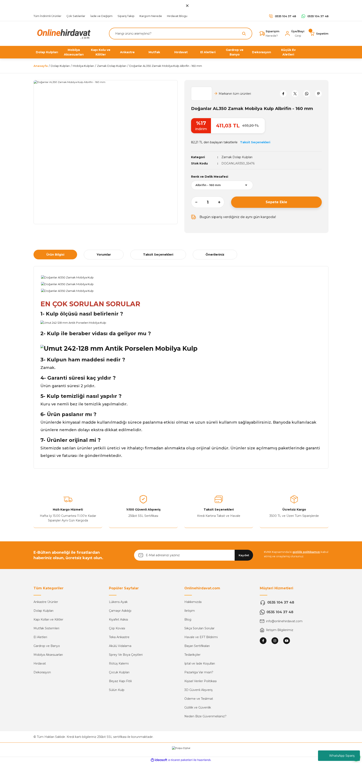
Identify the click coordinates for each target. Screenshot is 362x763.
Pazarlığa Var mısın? (198, 672)
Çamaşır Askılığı (120, 611)
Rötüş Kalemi (119, 663)
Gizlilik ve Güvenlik (197, 707)
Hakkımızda (193, 602)
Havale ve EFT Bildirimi (201, 637)
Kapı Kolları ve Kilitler (48, 619)
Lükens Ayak (118, 602)
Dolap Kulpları (43, 611)
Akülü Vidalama (120, 646)
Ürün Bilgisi (55, 254)
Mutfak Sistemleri (46, 628)
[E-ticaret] (180, 760)
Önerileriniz (215, 254)
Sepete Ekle (276, 202)
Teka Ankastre (119, 637)
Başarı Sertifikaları (197, 646)
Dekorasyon (42, 672)
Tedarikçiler (192, 655)
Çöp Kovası (117, 628)
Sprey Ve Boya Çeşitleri (126, 655)
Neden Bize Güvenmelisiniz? (205, 716)
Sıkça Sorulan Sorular (199, 628)
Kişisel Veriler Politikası (200, 681)
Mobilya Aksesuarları (48, 655)
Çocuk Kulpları (119, 672)
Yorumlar (104, 254)
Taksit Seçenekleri (158, 254)
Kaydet (244, 555)
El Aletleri (40, 637)
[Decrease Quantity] (194, 202)
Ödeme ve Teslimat (198, 699)
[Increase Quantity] (221, 202)
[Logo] (63, 33)
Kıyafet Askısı (118, 619)
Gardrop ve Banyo (47, 646)
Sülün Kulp (116, 690)
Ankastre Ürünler (46, 602)
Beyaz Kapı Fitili (120, 681)
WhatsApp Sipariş (342, 756)
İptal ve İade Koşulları (199, 663)
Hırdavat (40, 663)
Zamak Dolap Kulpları (236, 157)
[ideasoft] (159, 760)
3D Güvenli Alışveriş (198, 690)
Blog (187, 619)
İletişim (189, 611)
